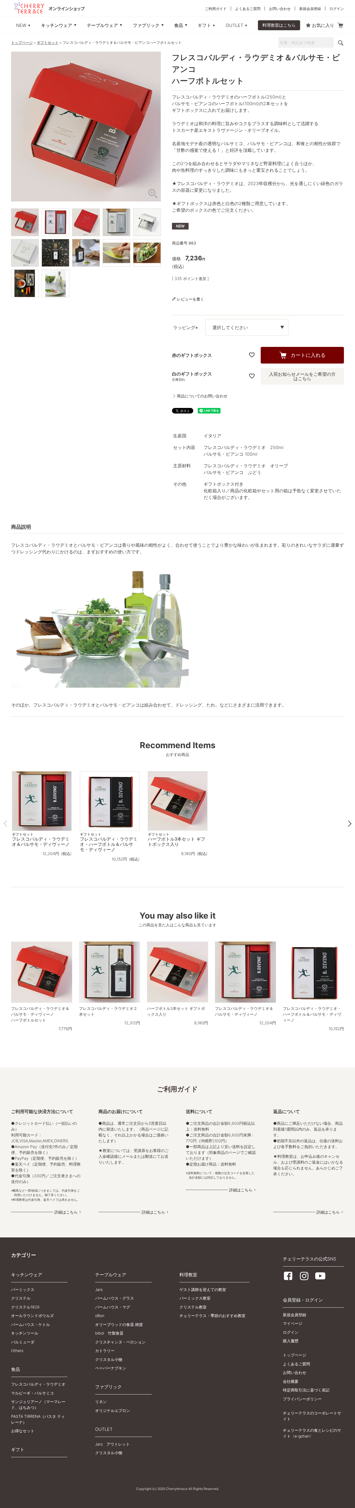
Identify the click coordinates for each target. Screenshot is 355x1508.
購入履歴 (290, 1340)
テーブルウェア (102, 25)
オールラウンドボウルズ (32, 1315)
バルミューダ (22, 1342)
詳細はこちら (66, 1212)
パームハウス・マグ (112, 1307)
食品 (178, 25)
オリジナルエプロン (112, 1410)
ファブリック (146, 25)
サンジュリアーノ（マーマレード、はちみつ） (38, 1404)
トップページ (22, 42)
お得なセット (22, 1430)
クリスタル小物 (108, 1359)
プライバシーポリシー (302, 1398)
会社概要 (290, 1381)
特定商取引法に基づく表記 (306, 1390)
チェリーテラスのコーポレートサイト (312, 1416)
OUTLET (234, 25)
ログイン (336, 8)
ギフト (204, 25)
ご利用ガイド (216, 8)
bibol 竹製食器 (109, 1333)
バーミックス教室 (195, 1298)
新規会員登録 (310, 8)
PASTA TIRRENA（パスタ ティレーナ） (38, 1419)
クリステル (21, 1298)
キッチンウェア (56, 25)
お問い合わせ (280, 8)
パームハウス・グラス (114, 1298)
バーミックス (22, 1289)
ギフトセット (48, 42)
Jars (99, 1289)
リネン (101, 1401)
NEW (21, 25)
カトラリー (105, 1350)
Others (17, 1350)
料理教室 (188, 1274)
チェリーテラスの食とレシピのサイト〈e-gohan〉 (312, 1433)
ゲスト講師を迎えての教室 (202, 1289)
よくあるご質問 (247, 8)
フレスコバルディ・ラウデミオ (38, 1384)
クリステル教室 (193, 1307)
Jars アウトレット (112, 1444)
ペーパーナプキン (110, 1368)
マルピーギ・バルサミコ (32, 1393)
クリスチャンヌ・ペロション (120, 1342)
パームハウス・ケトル (30, 1324)
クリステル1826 (25, 1307)
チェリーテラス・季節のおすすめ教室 (212, 1315)
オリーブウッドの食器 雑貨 (119, 1324)
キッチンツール (24, 1333)
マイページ (292, 1323)
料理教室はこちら (279, 25)
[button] (6, 824)
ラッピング (186, 328)
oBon (99, 1315)
